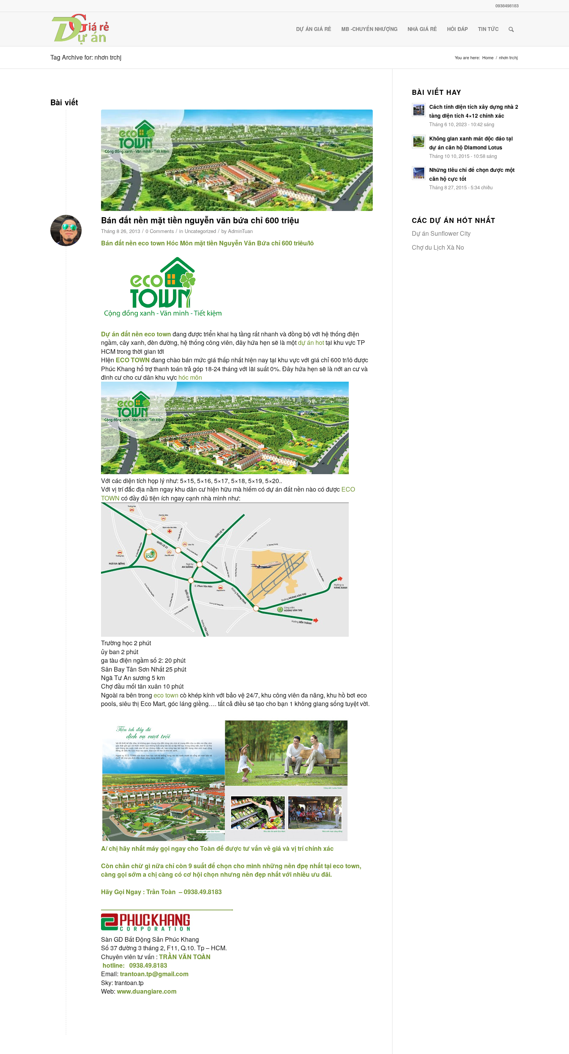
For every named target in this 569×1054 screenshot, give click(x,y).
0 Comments (160, 231)
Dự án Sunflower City (441, 233)
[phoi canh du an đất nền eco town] (237, 160)
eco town (151, 242)
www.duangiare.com (147, 991)
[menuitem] (313, 29)
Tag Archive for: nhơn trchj (86, 57)
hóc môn (190, 377)
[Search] (511, 29)
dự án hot (312, 342)
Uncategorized (200, 231)
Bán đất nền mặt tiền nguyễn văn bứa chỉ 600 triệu (200, 220)
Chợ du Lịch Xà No (438, 247)
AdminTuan (240, 231)
